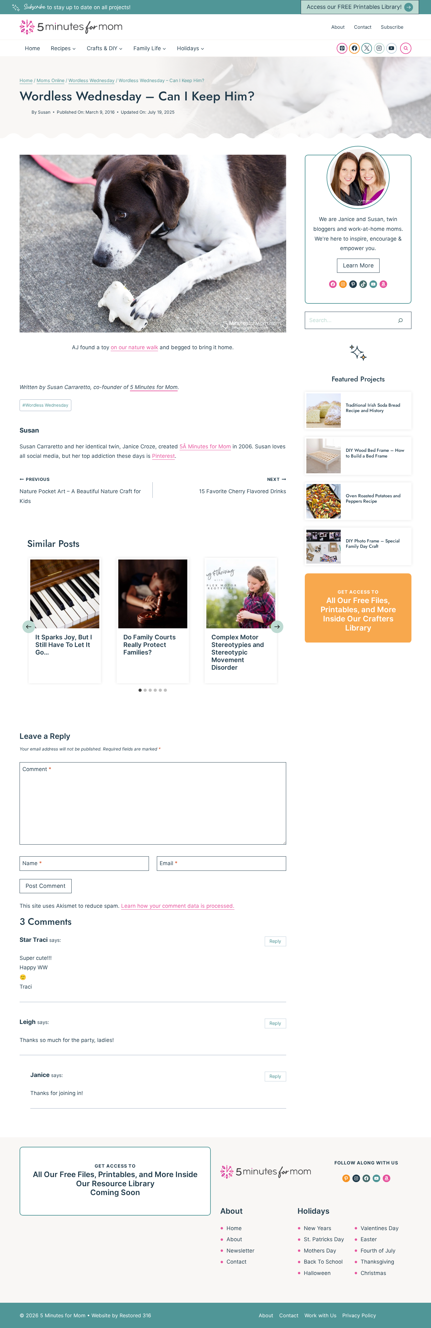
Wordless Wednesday (45, 405)
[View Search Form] (405, 48)
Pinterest (163, 456)
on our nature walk (134, 347)
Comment (36, 769)
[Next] (277, 626)
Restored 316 (135, 1315)
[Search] (400, 320)
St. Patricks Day (324, 1239)
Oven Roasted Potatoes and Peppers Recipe (373, 498)
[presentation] (64, 594)
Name (32, 863)
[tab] (140, 690)
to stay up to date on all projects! (77, 7)
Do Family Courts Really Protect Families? (149, 644)
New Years (317, 1228)
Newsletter (240, 1250)
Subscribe (392, 27)
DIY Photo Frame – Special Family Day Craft (373, 543)
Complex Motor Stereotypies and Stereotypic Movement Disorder (237, 652)
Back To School (323, 1262)
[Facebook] (354, 48)
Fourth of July (378, 1250)
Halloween (317, 1273)
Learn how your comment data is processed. (177, 906)
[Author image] (24, 112)
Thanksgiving (377, 1262)
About (338, 27)
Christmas (373, 1273)
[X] (366, 48)
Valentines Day (380, 1228)
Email (169, 863)
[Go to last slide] (28, 626)
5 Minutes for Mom (154, 387)
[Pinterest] (342, 48)
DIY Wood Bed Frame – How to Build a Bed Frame (375, 453)
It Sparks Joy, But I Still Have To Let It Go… (63, 644)
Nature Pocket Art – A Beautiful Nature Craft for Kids (80, 490)
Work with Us (320, 1315)
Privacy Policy (359, 1315)
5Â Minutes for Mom (205, 446)
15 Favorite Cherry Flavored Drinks (242, 485)
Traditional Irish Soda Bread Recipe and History (373, 408)
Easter (369, 1239)
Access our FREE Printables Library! (354, 6)
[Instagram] (379, 48)
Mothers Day (320, 1250)
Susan (44, 112)
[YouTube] (391, 48)
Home (32, 48)
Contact (362, 27)
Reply (275, 941)
